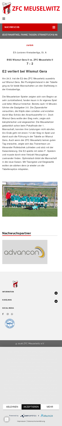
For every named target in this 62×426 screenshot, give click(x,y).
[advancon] (24, 251)
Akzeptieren (31, 406)
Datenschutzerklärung (36, 421)
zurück (29, 45)
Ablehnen (12, 406)
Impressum (21, 421)
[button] (30, 27)
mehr (50, 406)
